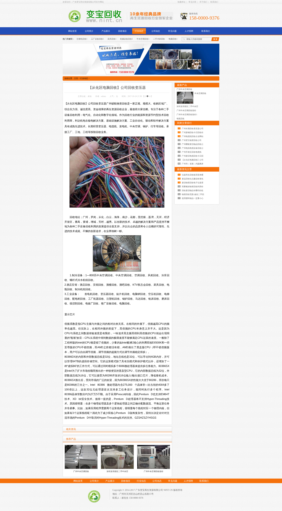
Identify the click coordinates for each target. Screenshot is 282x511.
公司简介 (89, 31)
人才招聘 (189, 31)
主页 (76, 78)
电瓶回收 (180, 118)
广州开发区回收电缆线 (191, 152)
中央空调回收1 (143, 39)
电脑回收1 (173, 39)
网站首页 (72, 31)
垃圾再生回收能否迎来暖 (192, 175)
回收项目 (122, 31)
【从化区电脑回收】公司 (192, 160)
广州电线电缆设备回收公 (192, 148)
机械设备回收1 (126, 39)
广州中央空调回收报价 (153, 471)
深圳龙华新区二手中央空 (117, 471)
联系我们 (214, 2)
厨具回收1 (112, 39)
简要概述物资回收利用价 (192, 186)
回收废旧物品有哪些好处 (192, 190)
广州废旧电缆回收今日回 (192, 156)
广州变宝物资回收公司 (191, 140)
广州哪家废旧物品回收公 (192, 144)
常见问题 (172, 31)
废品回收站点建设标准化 (192, 179)
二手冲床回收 (159, 39)
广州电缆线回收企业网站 (192, 136)
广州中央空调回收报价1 (187, 114)
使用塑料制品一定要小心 (192, 198)
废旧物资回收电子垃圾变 (192, 183)
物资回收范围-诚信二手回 (193, 194)
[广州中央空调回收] (185, 103)
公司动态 (155, 31)
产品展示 (106, 31)
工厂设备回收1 (97, 39)
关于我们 (203, 2)
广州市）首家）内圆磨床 (192, 164)
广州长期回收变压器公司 (192, 128)
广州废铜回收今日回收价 (192, 132)
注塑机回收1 (82, 39)
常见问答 (192, 2)
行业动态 (139, 31)
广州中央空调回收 (81, 471)
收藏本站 (181, 2)
